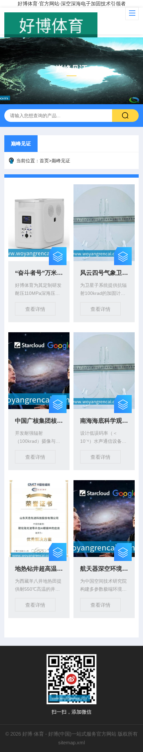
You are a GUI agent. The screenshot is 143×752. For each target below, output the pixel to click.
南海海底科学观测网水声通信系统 (104, 420)
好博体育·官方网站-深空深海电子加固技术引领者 (72, 3)
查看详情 (35, 309)
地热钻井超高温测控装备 (39, 568)
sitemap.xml (71, 742)
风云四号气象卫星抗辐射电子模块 (104, 272)
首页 (44, 160)
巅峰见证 (21, 143)
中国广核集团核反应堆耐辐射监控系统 (39, 420)
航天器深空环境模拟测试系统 (104, 568)
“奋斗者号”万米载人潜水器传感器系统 (39, 272)
